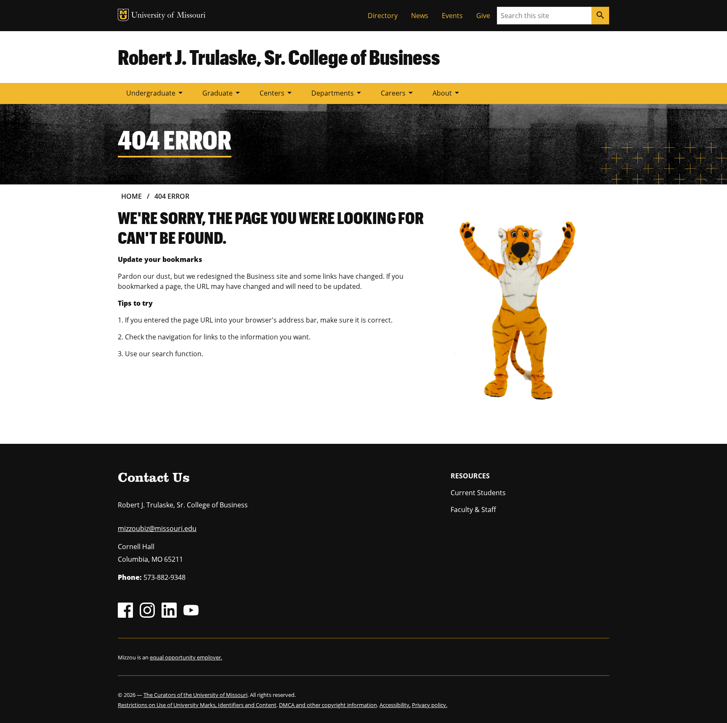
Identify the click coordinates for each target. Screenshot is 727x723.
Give (483, 15)
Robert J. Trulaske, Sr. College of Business (279, 57)
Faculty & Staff (473, 509)
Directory (383, 15)
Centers (277, 93)
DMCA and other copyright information (328, 705)
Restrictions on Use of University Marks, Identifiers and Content (197, 705)
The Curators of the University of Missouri (195, 695)
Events (452, 15)
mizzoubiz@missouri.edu (157, 528)
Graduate (222, 93)
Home (131, 196)
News (419, 15)
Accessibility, (395, 705)
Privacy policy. (429, 705)
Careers (398, 93)
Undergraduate (156, 93)
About (447, 93)
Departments (337, 93)
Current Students (478, 492)
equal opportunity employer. (186, 657)
